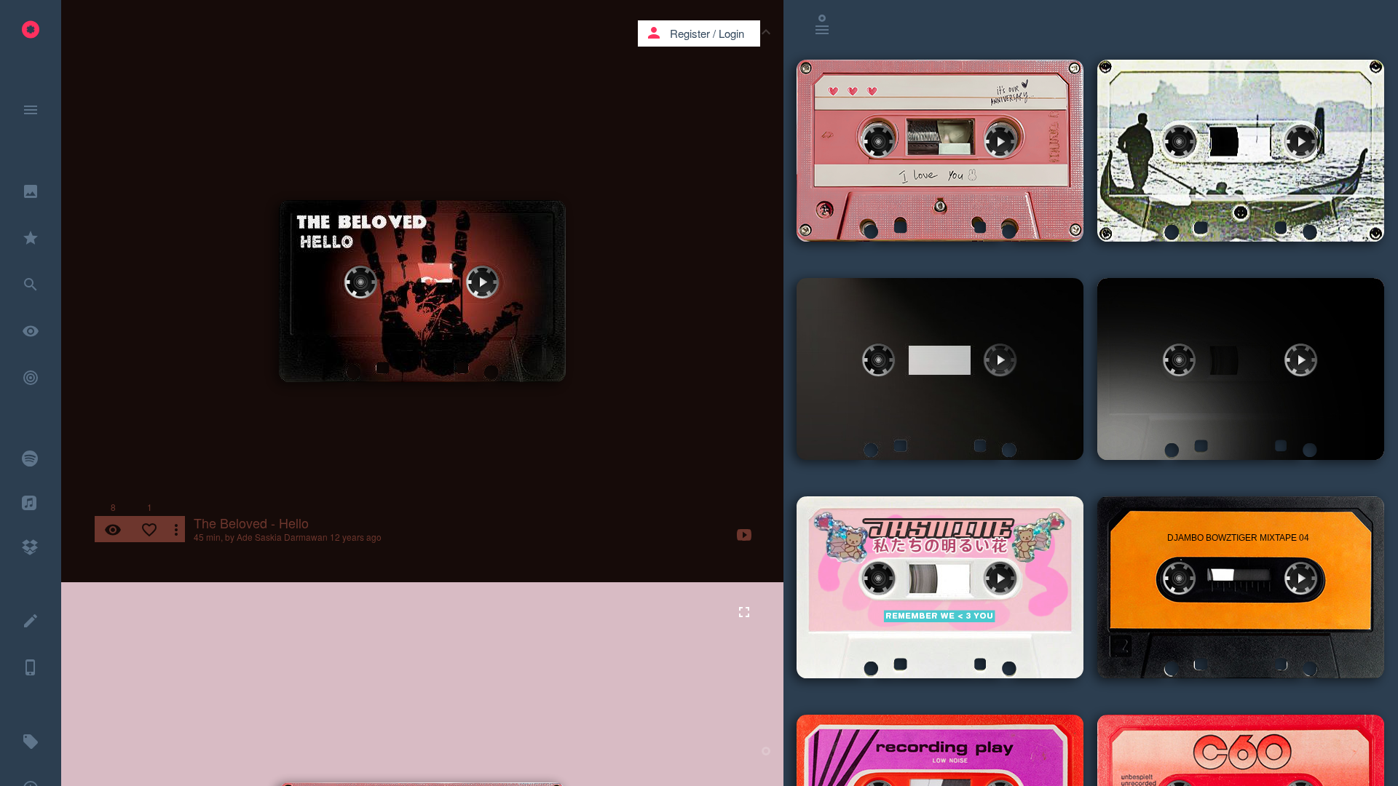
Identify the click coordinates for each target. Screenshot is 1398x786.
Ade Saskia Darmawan (282, 537)
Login (731, 33)
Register (690, 33)
